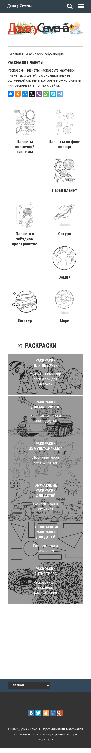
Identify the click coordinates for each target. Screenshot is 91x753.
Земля (64, 277)
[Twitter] (38, 713)
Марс (64, 321)
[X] (32, 94)
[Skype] (53, 94)
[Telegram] (60, 94)
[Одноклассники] (18, 94)
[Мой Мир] (25, 94)
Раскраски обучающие (45, 54)
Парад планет (64, 190)
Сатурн (64, 233)
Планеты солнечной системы (24, 146)
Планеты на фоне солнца (64, 144)
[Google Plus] (60, 713)
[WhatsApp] (46, 94)
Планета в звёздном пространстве (24, 238)
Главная (17, 54)
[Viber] (39, 94)
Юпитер (25, 321)
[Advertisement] (45, 640)
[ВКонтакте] (11, 94)
